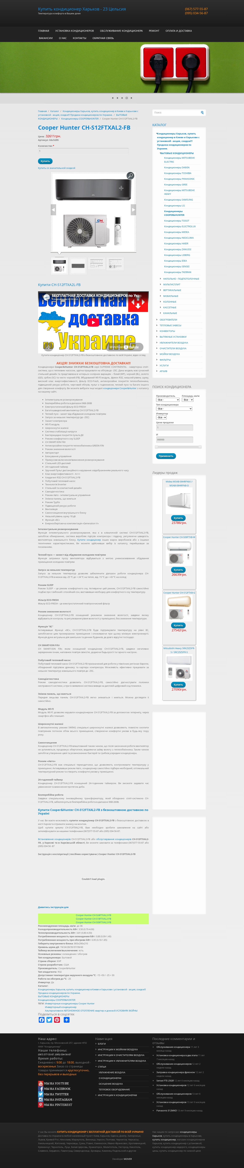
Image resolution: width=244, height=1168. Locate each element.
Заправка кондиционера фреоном (175, 1072)
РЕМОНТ (154, 30)
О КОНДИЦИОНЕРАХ (110, 1078)
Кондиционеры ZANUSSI (177, 249)
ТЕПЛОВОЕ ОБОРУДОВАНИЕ (114, 1089)
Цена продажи (165, 422)
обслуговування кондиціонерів (113, 839)
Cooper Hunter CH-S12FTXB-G (179, 592)
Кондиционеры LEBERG (177, 255)
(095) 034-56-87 (196, 13)
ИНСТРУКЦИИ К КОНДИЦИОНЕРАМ (117, 1095)
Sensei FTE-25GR (165, 1080)
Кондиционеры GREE (175, 184)
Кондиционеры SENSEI (176, 266)
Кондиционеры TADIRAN (177, 272)
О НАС (63, 38)
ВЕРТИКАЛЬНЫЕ (172, 290)
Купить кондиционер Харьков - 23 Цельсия (82, 9)
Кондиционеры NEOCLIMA (179, 237)
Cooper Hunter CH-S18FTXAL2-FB (93, 918)
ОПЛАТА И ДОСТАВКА (179, 30)
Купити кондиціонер (89, 539)
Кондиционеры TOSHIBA (177, 173)
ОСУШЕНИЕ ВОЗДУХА (111, 1083)
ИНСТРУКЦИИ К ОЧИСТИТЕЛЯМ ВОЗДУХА (121, 1055)
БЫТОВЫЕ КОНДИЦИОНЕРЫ (53, 996)
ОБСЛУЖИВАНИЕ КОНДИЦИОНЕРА (121, 30)
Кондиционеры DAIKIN (177, 167)
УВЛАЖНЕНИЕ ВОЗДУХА (112, 1072)
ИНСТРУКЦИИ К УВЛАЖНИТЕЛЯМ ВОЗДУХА (122, 1060)
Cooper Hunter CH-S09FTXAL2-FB (93, 922)
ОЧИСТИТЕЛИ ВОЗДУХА (173, 348)
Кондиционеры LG (174, 205)
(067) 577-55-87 (196, 9)
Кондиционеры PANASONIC (179, 178)
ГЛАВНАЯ (43, 30)
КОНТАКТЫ (79, 38)
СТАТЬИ (102, 1066)
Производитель (165, 395)
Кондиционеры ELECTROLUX (180, 226)
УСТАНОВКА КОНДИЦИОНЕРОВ (74, 30)
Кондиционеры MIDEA (176, 232)
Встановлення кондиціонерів (54, 839)
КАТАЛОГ (159, 125)
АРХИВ (163, 371)
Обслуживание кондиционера (173, 1047)
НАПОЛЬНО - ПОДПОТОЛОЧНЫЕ (181, 278)
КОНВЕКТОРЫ (167, 331)
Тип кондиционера (167, 404)
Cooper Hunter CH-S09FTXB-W (179, 537)
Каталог (54, 111)
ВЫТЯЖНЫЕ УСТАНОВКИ (173, 336)
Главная (42, 111)
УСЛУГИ (164, 365)
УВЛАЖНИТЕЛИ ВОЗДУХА (174, 342)
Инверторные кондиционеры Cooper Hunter (69, 1003)
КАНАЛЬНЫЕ (170, 313)
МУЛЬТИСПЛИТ (171, 284)
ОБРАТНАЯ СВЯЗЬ (103, 38)
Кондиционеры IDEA (175, 260)
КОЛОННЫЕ (169, 301)
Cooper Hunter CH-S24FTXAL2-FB (93, 915)
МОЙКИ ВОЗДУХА (170, 354)
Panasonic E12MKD (166, 1110)
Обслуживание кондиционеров (173, 1063)
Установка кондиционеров (171, 1085)
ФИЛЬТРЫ (165, 359)
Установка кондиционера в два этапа (177, 1055)
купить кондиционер (164, 1139)
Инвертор (162, 413)
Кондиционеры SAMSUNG (178, 199)
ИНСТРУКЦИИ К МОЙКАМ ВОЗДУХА (118, 1049)
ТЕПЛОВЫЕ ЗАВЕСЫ (170, 325)
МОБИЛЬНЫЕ (170, 296)
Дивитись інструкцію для (53, 907)
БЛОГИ (102, 1043)
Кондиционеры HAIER (176, 243)
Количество (46, 145)
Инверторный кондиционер (60, 1007)
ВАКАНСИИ (46, 38)
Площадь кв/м (191, 395)
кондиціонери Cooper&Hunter (120, 388)
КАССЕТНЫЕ (169, 307)
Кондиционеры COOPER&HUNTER (80, 118)
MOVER (128, 1159)
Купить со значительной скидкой (56, 168)
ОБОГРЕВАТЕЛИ (168, 319)
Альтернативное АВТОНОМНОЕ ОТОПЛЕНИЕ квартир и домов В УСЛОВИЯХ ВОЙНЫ (91, 1010)
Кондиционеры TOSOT (176, 220)
